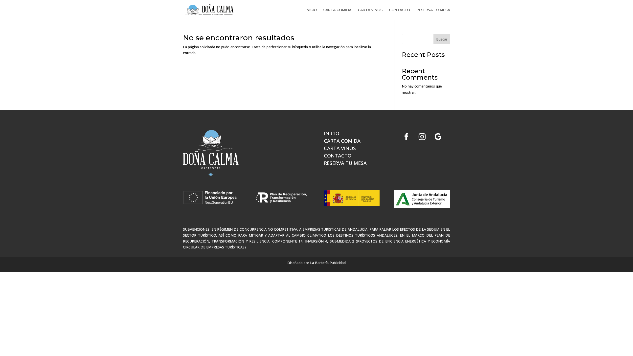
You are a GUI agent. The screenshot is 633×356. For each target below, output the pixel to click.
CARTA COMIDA (337, 10)
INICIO (311, 10)
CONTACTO (399, 10)
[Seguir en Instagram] (422, 137)
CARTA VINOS (370, 10)
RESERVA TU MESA (433, 10)
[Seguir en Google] (438, 137)
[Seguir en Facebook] (406, 137)
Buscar (441, 39)
